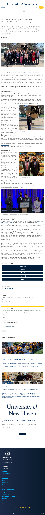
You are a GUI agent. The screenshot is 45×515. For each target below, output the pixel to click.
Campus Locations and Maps (9, 476)
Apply (41, 7)
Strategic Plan (5, 494)
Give (3, 485)
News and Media (6, 473)
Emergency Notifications (8, 492)
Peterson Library (5, 145)
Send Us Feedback (4, 513)
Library (3, 480)
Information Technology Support (10, 496)
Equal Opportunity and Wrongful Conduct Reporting (36, 513)
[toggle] (33, 7)
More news (22, 434)
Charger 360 (25, 276)
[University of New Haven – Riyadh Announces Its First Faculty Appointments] (22, 409)
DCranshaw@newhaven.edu (9, 299)
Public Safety (5, 478)
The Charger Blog (22, 269)
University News (22, 266)
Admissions (5, 471)
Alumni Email (5, 501)
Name (3, 314)
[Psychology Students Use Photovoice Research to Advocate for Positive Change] (22, 378)
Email (3, 317)
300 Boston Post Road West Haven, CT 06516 (7, 463)
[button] (3, 7)
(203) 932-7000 (5, 466)
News (23, 11)
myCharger (4, 498)
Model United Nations (29, 72)
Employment (5, 482)
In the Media (22, 272)
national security (9, 222)
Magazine (22, 279)
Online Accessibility (22, 513)
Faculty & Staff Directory (8, 489)
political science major (9, 103)
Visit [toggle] (36, 7)
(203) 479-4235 (6, 302)
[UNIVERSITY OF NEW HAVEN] (22, 456)
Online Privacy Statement (13, 513)
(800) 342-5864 (5, 468)
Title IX (3, 503)
